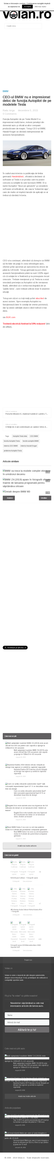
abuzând (40, 298)
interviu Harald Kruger (29, 446)
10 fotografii (16, 915)
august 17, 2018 (21, 838)
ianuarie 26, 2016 (20, 1147)
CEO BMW (34, 436)
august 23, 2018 (21, 776)
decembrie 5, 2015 (28, 110)
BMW (6, 91)
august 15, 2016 (20, 1125)
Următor (44, 498)
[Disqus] (27, 538)
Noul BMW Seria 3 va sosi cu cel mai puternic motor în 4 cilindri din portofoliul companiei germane (31, 834)
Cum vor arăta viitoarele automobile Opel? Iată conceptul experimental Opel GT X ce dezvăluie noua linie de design (30, 793)
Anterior (10, 498)
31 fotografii (16, 950)
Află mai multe (40, 7)
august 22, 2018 (21, 798)
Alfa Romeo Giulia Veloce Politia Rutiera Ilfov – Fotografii (26, 910)
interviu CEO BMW (11, 446)
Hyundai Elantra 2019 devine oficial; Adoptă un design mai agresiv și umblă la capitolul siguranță (30, 771)
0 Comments (10, 114)
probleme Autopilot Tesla (13, 451)
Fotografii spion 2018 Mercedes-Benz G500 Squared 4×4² (26, 946)
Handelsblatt (18, 176)
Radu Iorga (9, 110)
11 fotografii (15, 881)
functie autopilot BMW (31, 441)
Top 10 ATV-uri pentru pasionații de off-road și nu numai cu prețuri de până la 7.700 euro (31, 1121)
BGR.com (10, 317)
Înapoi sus (28, 960)
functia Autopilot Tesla (12, 441)
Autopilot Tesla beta (20, 436)
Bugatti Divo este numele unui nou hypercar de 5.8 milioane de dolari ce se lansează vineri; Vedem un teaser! (30, 815)
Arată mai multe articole (27, 846)
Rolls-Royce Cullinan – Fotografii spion (24, 878)
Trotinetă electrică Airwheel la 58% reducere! (24, 324)
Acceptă (27, 7)
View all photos (27, 881)
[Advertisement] (27, 60)
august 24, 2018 (21, 757)
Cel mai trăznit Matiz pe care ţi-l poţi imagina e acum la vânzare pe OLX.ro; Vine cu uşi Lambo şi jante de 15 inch (31, 1142)
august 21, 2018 (21, 819)
